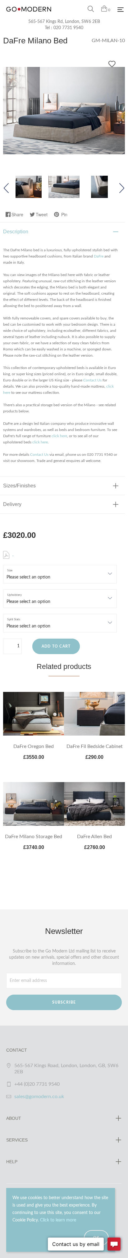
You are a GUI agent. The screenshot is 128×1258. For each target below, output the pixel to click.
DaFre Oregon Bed (33, 746)
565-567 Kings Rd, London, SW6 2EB (64, 22)
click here (59, 436)
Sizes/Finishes (19, 485)
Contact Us (92, 380)
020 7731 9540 (68, 28)
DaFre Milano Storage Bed (33, 836)
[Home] (28, 15)
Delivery (12, 504)
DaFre (98, 256)
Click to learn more (58, 1220)
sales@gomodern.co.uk (39, 1096)
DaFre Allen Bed (94, 836)
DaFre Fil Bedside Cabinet (94, 746)
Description (15, 231)
